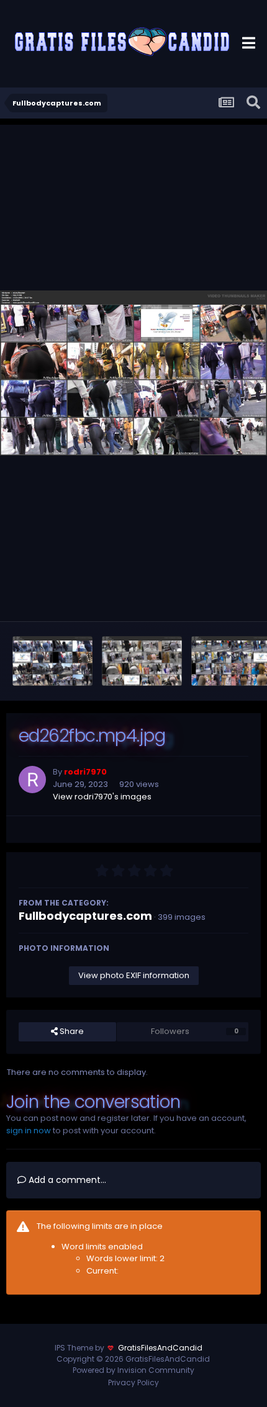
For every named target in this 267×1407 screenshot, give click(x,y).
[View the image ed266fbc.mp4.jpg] (52, 661)
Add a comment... (66, 1180)
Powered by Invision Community (133, 1370)
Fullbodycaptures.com (85, 916)
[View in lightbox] (133, 373)
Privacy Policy (133, 1382)
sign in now (28, 1130)
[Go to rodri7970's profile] (32, 779)
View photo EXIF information (133, 975)
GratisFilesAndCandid (160, 1347)
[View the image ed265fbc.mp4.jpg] (142, 661)
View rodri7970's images (102, 796)
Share (71, 1031)
